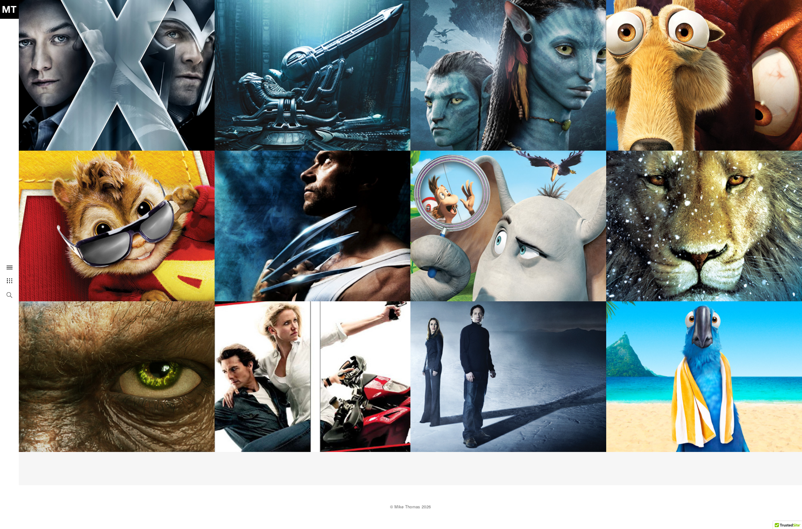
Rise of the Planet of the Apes (116, 372)
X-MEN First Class (117, 71)
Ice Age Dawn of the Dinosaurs (704, 71)
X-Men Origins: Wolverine (312, 221)
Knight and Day (313, 372)
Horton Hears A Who (508, 221)
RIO (704, 372)
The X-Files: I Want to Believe (508, 372)
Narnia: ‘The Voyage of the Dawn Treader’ (704, 221)
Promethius (312, 71)
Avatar (508, 71)
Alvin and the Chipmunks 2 (116, 221)
